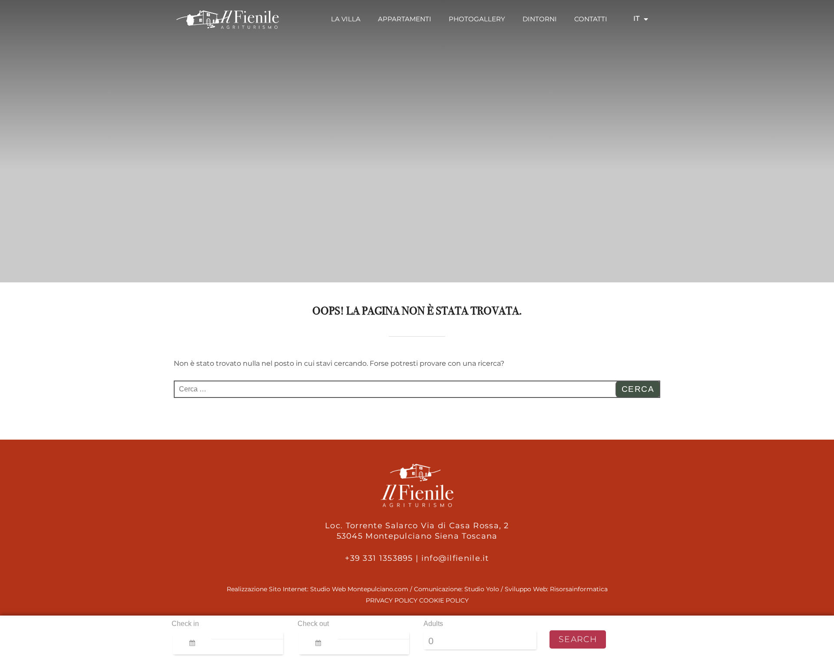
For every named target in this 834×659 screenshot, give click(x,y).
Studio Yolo (481, 589)
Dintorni (540, 19)
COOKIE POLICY (444, 600)
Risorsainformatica (579, 589)
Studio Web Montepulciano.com (359, 589)
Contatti (590, 19)
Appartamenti (404, 19)
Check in (185, 623)
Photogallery (477, 19)
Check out (313, 623)
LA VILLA (346, 19)
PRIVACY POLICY (391, 600)
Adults (433, 623)
